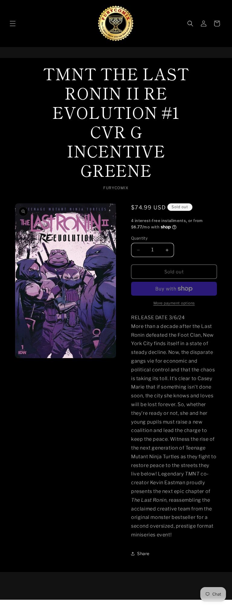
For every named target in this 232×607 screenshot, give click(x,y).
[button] (12, 23)
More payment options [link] (174, 303)
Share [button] (143, 553)
